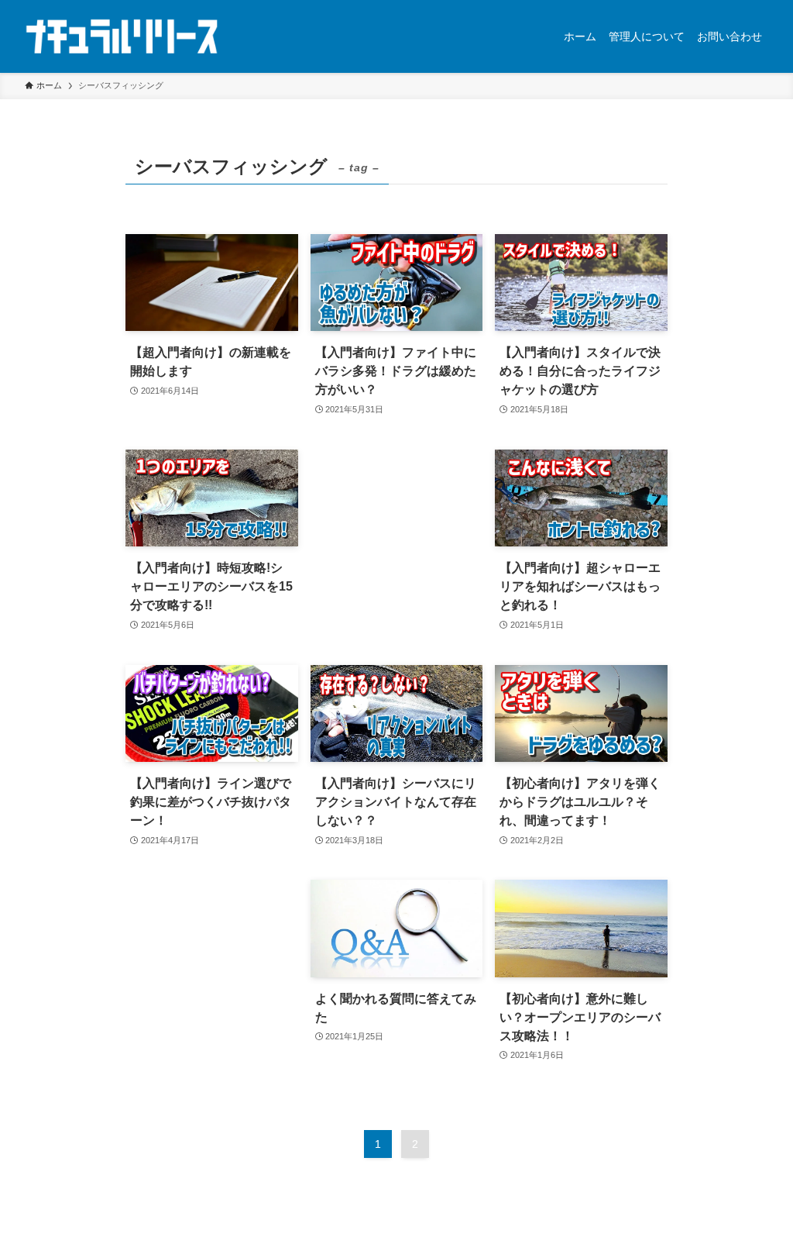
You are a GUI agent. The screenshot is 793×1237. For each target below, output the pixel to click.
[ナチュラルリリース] (121, 36)
